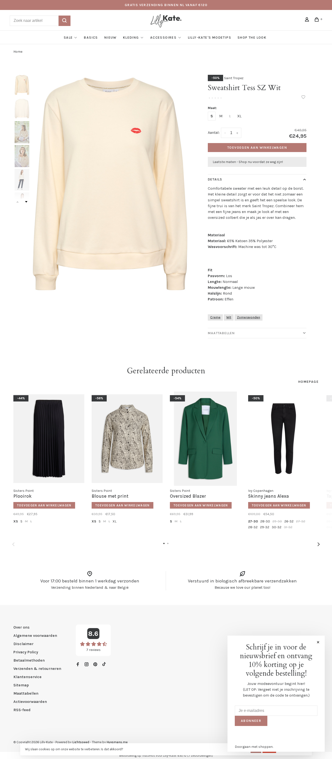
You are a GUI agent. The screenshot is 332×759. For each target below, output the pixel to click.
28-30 (265, 521)
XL (239, 116)
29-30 (277, 521)
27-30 (253, 521)
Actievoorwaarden (30, 701)
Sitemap (21, 685)
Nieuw (110, 37)
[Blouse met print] (127, 439)
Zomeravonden (248, 317)
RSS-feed (22, 710)
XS (15, 521)
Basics (91, 37)
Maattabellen (221, 333)
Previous (13, 544)
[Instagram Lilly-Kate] (86, 664)
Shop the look (251, 37)
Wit (228, 317)
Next (26, 201)
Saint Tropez (234, 78)
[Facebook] (78, 664)
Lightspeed (80, 742)
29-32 (264, 527)
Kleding (131, 37)
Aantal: (214, 132)
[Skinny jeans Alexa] (283, 439)
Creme (215, 317)
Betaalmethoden (29, 660)
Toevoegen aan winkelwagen (257, 147)
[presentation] (21, 85)
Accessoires (164, 37)
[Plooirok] (48, 439)
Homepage (308, 382)
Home (17, 52)
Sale (68, 37)
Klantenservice (27, 676)
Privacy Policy (25, 652)
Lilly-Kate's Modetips (209, 37)
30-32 (276, 527)
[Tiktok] (104, 664)
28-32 (253, 527)
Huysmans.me (117, 742)
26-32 (289, 521)
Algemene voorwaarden (35, 635)
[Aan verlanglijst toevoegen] (303, 97)
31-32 (288, 527)
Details (215, 179)
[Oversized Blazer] (205, 439)
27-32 (300, 521)
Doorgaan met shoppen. (254, 747)
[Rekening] (308, 20)
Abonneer (251, 721)
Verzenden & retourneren (37, 668)
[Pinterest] (95, 664)
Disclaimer (23, 643)
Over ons (21, 627)
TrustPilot (148, 755)
